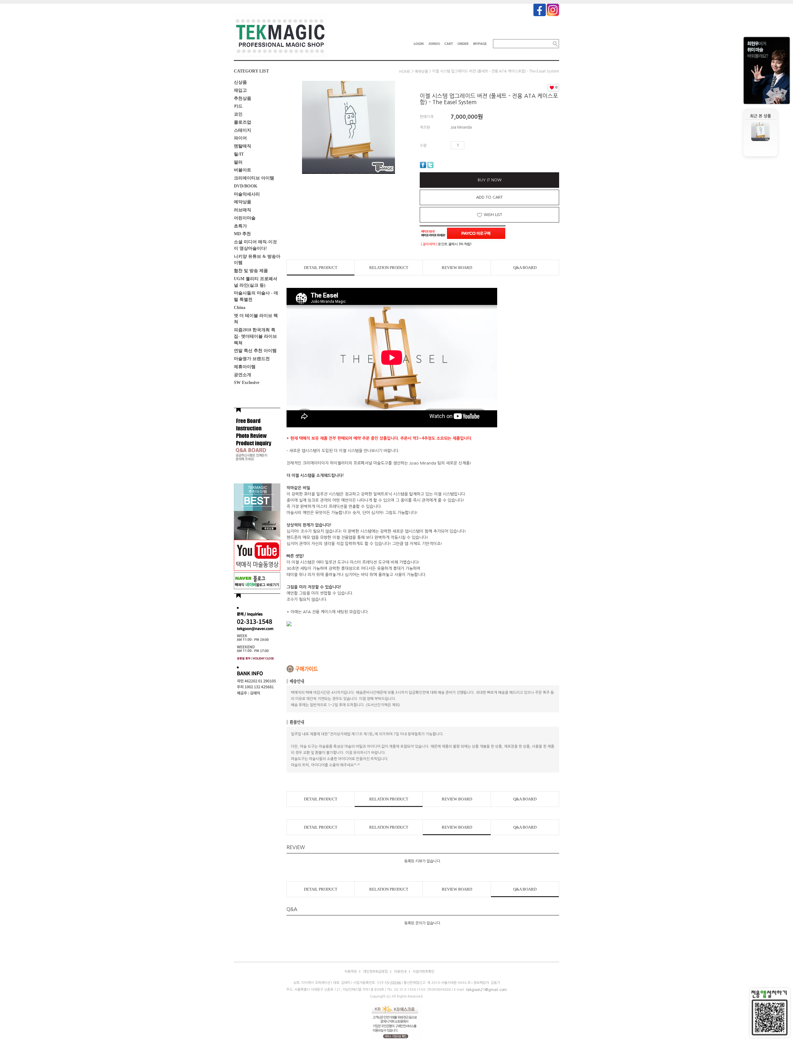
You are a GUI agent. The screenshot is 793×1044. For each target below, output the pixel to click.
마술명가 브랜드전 (252, 358)
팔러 (238, 162)
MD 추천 (242, 233)
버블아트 (242, 170)
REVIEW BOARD (457, 267)
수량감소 (478, 145)
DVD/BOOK (245, 186)
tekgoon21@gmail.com (486, 990)
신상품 (240, 82)
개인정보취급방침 (375, 971)
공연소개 (242, 374)
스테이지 (242, 130)
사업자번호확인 (423, 971)
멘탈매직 (242, 146)
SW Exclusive (246, 382)
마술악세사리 (247, 194)
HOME (404, 71)
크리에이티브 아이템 (254, 178)
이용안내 (400, 971)
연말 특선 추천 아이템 (255, 350)
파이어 (240, 138)
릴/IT (239, 154)
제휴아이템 (245, 366)
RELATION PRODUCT (388, 267)
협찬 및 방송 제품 (251, 270)
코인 (238, 114)
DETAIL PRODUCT (320, 267)
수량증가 (469, 145)
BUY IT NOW (490, 180)
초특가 (240, 225)
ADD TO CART (489, 197)
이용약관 (350, 971)
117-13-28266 (389, 983)
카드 (238, 106)
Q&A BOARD (525, 267)
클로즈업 (242, 122)
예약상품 (242, 202)
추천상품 (242, 98)
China (239, 307)
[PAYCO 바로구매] (476, 233)
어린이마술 (245, 218)
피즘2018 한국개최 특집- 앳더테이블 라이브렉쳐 (255, 336)
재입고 (240, 90)
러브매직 (242, 210)
